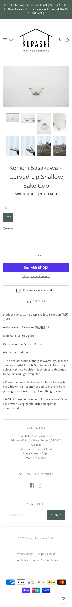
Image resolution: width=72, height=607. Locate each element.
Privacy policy (24, 553)
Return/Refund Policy (45, 560)
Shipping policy (46, 553)
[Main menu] (5, 40)
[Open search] (11, 40)
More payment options (36, 276)
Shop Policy (21, 560)
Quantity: (8, 228)
